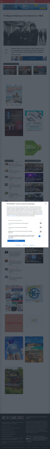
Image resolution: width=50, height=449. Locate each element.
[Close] (46, 204)
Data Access (25, 245)
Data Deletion (18, 245)
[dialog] (25, 224)
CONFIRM (16, 240)
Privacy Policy (32, 245)
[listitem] (25, 220)
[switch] (40, 223)
